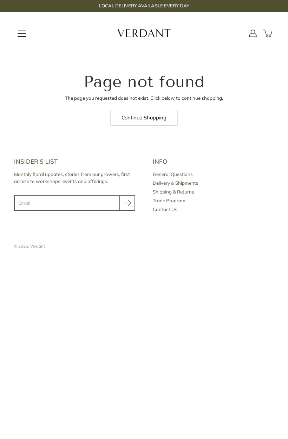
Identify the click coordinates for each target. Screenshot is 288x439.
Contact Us (165, 209)
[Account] (252, 33)
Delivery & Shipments (175, 183)
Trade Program (169, 200)
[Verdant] (144, 33)
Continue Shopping (144, 117)
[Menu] (22, 33)
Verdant (37, 246)
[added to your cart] (268, 33)
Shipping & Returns (173, 192)
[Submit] (127, 203)
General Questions (173, 174)
